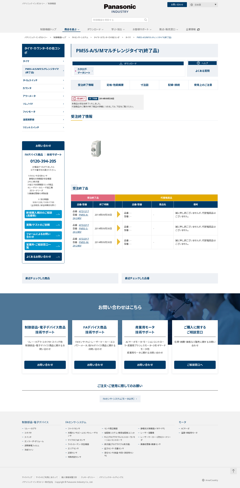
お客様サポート (141, 29)
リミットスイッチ (31, 127)
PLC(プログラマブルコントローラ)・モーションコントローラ (119, 438)
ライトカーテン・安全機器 (78, 444)
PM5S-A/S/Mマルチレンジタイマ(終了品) (42, 70)
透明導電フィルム (31, 445)
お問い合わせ (177, 4)
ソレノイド (28, 103)
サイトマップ (27, 477)
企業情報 (191, 29)
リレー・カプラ (30, 428)
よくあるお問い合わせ (38, 256)
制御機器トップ (48, 29)
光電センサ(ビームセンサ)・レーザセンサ (83, 434)
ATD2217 (84, 225)
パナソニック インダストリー (36, 37)
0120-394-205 (43, 161)
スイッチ (27, 437)
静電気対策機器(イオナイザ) (153, 428)
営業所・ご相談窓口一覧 (38, 246)
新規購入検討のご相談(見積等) (39, 214)
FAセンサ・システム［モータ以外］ (119, 398)
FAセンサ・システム (80, 37)
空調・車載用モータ (189, 432)
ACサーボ (185, 428)
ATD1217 (84, 211)
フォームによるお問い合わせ (38, 235)
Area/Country (212, 480)
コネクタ (28, 432)
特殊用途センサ (74, 457)
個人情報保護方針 (69, 477)
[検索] (146, 20)
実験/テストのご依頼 (38, 225)
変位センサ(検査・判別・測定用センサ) (119, 454)
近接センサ (72, 452)
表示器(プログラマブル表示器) (117, 444)
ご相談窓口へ (195, 365)
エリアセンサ (73, 448)
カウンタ (27, 88)
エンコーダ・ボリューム (34, 441)
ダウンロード (94, 29)
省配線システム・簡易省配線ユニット (119, 432)
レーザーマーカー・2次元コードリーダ (156, 438)
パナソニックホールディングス (111, 477)
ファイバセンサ (74, 428)
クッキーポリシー (88, 477)
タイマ (128, 37)
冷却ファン (28, 449)
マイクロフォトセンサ (76, 440)
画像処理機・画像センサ (151, 444)
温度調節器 (28, 119)
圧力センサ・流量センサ (114, 448)
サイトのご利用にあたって (47, 477)
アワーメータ (29, 96)
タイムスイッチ (30, 80)
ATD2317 (84, 238)
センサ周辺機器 (111, 428)
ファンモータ (29, 111)
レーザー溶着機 (147, 432)
